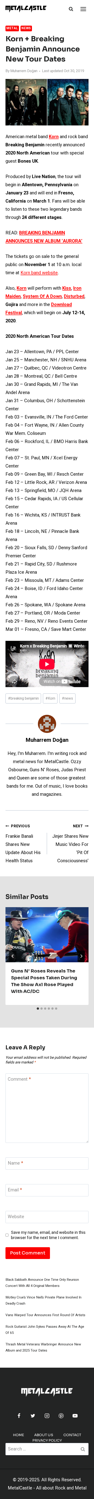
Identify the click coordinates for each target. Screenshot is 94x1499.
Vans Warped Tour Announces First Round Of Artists (45, 1315)
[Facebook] (19, 1416)
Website (16, 1217)
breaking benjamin (23, 698)
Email (15, 1190)
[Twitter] (33, 1416)
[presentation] (47, 934)
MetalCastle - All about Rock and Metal (47, 1488)
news (67, 698)
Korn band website (39, 272)
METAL (12, 28)
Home (18, 1435)
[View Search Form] (71, 9)
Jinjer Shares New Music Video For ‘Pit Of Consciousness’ (70, 843)
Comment (19, 1079)
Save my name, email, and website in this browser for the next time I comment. (48, 1235)
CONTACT (72, 1435)
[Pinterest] (61, 1416)
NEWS (26, 28)
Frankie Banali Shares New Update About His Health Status (23, 843)
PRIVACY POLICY (47, 1440)
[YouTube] (75, 1416)
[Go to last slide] (12, 956)
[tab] (38, 1008)
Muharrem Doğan (23, 71)
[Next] (81, 956)
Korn (50, 698)
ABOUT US (43, 1435)
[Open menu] (83, 9)
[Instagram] (47, 1416)
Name (15, 1163)
